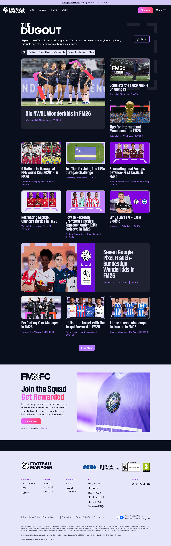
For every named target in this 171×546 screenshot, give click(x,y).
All (24, 52)
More (91, 52)
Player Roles (44, 52)
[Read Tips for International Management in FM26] (130, 119)
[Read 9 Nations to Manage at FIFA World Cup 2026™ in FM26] (41, 164)
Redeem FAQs (96, 506)
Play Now (145, 10)
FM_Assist (94, 483)
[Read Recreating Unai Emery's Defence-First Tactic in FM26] (130, 164)
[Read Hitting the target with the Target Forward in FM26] (86, 316)
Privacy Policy (67, 517)
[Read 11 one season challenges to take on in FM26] (130, 316)
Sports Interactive (49, 485)
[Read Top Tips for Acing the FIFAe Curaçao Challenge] (86, 164)
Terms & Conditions (50, 517)
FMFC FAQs (94, 502)
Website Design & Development (32, 540)
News (69, 483)
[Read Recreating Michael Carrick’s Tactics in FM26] (41, 214)
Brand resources (71, 489)
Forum (25, 492)
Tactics (31, 52)
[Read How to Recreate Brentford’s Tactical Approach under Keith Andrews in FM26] (86, 214)
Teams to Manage (77, 52)
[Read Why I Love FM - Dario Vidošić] (130, 214)
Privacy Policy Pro (83, 517)
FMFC (54, 10)
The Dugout (28, 483)
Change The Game (71, 2)
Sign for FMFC (31, 421)
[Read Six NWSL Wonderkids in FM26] (63, 98)
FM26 (31, 10)
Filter (144, 39)
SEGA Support (96, 497)
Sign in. (44, 428)
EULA (23, 517)
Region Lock (99, 517)
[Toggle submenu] (48, 10)
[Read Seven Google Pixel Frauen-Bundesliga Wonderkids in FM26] (85, 267)
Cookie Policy (34, 517)
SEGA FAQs (94, 492)
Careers (48, 491)
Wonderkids (59, 52)
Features (42, 10)
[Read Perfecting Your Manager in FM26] (41, 316)
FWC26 (64, 10)
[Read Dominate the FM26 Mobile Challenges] (130, 77)
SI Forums (93, 488)
